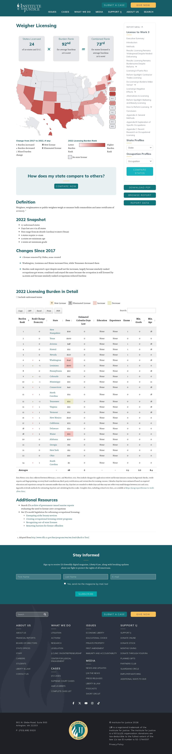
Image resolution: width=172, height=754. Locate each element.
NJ (112, 112)
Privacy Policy (116, 744)
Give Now (143, 5)
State (55, 320)
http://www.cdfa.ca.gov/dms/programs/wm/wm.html (53, 537)
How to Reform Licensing (138, 107)
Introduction (132, 42)
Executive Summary (135, 38)
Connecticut (55, 387)
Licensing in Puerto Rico (137, 70)
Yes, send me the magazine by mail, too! (87, 583)
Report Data (140, 202)
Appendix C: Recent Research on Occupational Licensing (138, 132)
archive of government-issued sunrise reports (52, 505)
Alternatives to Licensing (138, 96)
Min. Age (150, 320)
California (54, 423)
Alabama (54, 439)
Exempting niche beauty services (41, 515)
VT (112, 89)
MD (112, 126)
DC (112, 122)
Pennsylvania (56, 370)
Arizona (53, 343)
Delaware (54, 428)
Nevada (53, 354)
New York (54, 450)
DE (112, 117)
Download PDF (140, 187)
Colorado (54, 376)
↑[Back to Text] (82, 537)
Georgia (53, 444)
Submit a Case (114, 5)
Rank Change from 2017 (38, 320)
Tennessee (54, 401)
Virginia (53, 406)
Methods (130, 46)
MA (112, 98)
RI (112, 108)
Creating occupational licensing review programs (49, 518)
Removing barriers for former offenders (44, 525)
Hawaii (53, 349)
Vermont (54, 412)
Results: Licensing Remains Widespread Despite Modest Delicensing (139, 53)
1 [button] (25, 210)
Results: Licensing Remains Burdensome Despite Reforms (139, 63)
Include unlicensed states (30, 297)
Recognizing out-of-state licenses (41, 522)
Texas (52, 338)
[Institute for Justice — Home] (28, 8)
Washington (55, 360)
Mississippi (55, 381)
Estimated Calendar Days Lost (83, 320)
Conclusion (131, 111)
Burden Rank (22, 320)
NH (112, 94)
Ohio (52, 455)
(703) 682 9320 (27, 730)
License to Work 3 (138, 32)
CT (112, 103)
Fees (68, 320)
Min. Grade (138, 320)
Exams (126, 320)
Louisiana (54, 365)
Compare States (139, 171)
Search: (123, 310)
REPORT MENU (133, 27)
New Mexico (55, 417)
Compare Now (66, 186)
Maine (53, 433)
